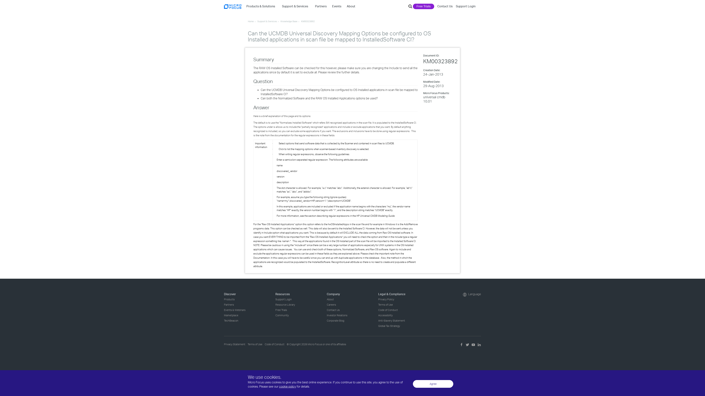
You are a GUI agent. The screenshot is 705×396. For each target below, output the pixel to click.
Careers (331, 304)
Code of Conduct (388, 309)
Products (229, 299)
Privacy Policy (386, 299)
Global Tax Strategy (389, 325)
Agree (433, 383)
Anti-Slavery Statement (391, 320)
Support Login (466, 6)
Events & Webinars (234, 309)
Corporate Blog (335, 320)
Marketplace (231, 315)
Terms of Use (385, 304)
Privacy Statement (234, 344)
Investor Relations (337, 315)
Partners (229, 304)
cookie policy (287, 386)
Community (282, 315)
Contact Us (445, 6)
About (330, 299)
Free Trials (424, 6)
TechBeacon (231, 320)
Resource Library (285, 304)
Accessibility (385, 315)
